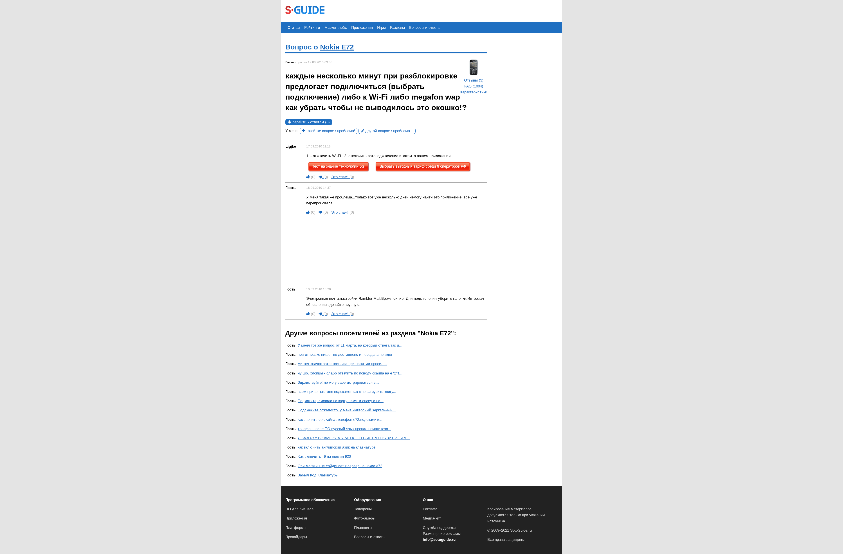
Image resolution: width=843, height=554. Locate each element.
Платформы (295, 528)
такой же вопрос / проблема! (330, 131)
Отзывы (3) (473, 80)
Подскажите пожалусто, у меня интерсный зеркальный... (347, 410)
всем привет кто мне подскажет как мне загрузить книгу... (347, 392)
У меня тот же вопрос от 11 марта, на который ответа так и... (350, 345)
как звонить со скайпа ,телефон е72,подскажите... (341, 420)
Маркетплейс (335, 27)
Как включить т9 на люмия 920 (324, 456)
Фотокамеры (364, 518)
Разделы (397, 27)
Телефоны (363, 509)
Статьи (294, 27)
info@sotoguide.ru (439, 540)
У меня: (292, 131)
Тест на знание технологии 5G (338, 166)
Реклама (430, 509)
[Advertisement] (409, 10)
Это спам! (342, 177)
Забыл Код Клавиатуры (318, 475)
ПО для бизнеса (299, 509)
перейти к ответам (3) (310, 122)
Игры (381, 27)
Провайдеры (296, 537)
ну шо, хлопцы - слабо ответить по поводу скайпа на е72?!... (350, 373)
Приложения (362, 27)
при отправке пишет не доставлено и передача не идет (345, 354)
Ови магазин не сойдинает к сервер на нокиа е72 (340, 466)
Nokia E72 (337, 47)
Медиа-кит (432, 518)
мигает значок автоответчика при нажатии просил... (342, 364)
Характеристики (473, 92)
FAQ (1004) (473, 86)
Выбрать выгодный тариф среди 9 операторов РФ (423, 166)
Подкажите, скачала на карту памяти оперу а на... (341, 401)
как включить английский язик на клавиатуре (336, 447)
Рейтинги (312, 27)
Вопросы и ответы (424, 27)
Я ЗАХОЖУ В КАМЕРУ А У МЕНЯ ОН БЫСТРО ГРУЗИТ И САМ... (354, 438)
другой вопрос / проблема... (388, 131)
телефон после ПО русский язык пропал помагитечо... (344, 429)
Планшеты (363, 528)
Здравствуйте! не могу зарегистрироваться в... (338, 382)
